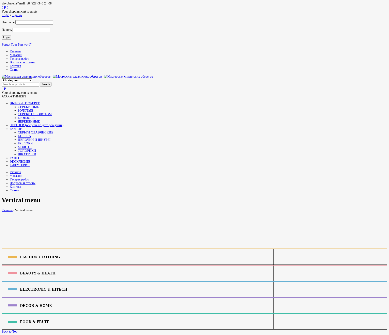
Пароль (7, 29)
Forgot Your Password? (17, 44)
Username (8, 22)
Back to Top (9, 331)
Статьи (14, 69)
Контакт (15, 66)
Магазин (16, 55)
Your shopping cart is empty (19, 11)
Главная (15, 51)
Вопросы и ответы (22, 62)
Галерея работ (19, 58)
